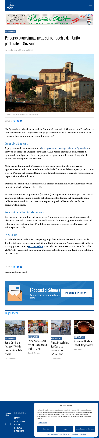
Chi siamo (83, 434)
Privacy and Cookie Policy (54, 434)
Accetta (46, 429)
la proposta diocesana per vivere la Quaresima (64, 148)
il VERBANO (18, 428)
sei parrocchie (35, 246)
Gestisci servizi (42, 423)
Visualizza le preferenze (85, 429)
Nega (65, 429)
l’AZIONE (17, 418)
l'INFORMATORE (10, 31)
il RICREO (17, 424)
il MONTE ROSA (19, 431)
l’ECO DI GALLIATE (20, 421)
